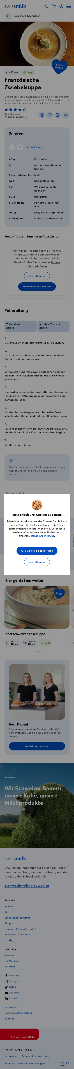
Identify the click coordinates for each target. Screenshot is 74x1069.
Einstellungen (37, 562)
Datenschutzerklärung (41, 535)
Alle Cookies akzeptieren (37, 551)
